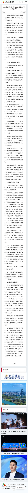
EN (23, 2)
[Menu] (26, 1)
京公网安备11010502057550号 (11, 488)
